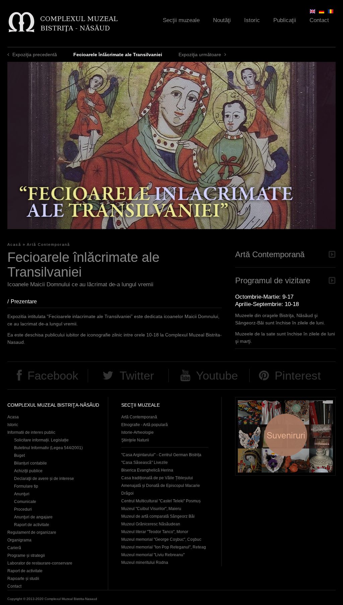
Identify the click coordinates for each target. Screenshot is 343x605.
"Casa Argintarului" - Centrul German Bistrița (161, 454)
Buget (19, 455)
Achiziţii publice (28, 471)
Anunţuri (21, 494)
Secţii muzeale (181, 20)
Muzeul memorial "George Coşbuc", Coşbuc (161, 539)
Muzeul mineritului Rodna (144, 562)
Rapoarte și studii (23, 578)
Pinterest (298, 375)
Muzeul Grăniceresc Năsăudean (150, 524)
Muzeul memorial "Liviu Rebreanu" (153, 554)
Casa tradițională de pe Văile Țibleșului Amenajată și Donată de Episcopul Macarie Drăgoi (160, 486)
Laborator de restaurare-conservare (39, 563)
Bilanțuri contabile (30, 463)
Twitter (137, 375)
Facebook (52, 375)
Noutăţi (222, 20)
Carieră (14, 547)
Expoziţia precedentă (34, 54)
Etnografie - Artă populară (144, 424)
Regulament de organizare (31, 532)
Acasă (14, 244)
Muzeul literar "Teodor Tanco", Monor (154, 531)
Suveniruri (285, 436)
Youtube (217, 375)
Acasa (13, 417)
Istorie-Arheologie (137, 432)
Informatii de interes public (31, 432)
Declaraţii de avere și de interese (44, 478)
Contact (319, 20)
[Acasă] (62, 22)
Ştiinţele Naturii (135, 440)
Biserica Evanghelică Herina (147, 470)
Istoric (252, 20)
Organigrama (19, 540)
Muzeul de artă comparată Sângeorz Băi (158, 516)
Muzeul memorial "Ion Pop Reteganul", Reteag (163, 547)
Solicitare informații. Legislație (41, 440)
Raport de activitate (31, 524)
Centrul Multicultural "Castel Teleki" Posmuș (161, 501)
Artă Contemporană (48, 244)
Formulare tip (26, 486)
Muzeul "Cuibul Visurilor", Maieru (151, 508)
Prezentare (27, 301)
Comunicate (25, 501)
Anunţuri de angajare (33, 517)
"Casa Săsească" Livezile (144, 462)
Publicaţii (284, 20)
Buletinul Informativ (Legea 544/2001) (48, 447)
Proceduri (23, 509)
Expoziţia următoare (200, 54)
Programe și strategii (26, 555)
